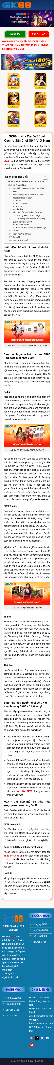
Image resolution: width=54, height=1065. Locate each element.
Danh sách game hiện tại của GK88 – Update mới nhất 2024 (29, 196)
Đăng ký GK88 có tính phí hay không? (31, 228)
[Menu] (49, 5)
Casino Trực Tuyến (21, 240)
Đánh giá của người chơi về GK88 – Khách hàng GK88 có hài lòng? (28, 214)
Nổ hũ (18, 201)
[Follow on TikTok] (37, 1038)
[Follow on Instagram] (31, 1038)
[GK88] (16, 5)
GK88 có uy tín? (22, 225)
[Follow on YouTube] (31, 1045)
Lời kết (15, 230)
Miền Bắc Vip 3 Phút (22, 234)
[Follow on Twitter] (42, 1038)
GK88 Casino (21, 204)
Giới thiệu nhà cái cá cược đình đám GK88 (28, 190)
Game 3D (17, 237)
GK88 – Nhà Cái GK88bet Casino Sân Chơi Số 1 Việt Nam (26, 183)
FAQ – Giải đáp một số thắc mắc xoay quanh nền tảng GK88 (29, 220)
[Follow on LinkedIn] (47, 1038)
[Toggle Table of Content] (44, 177)
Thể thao (19, 209)
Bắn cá (19, 206)
